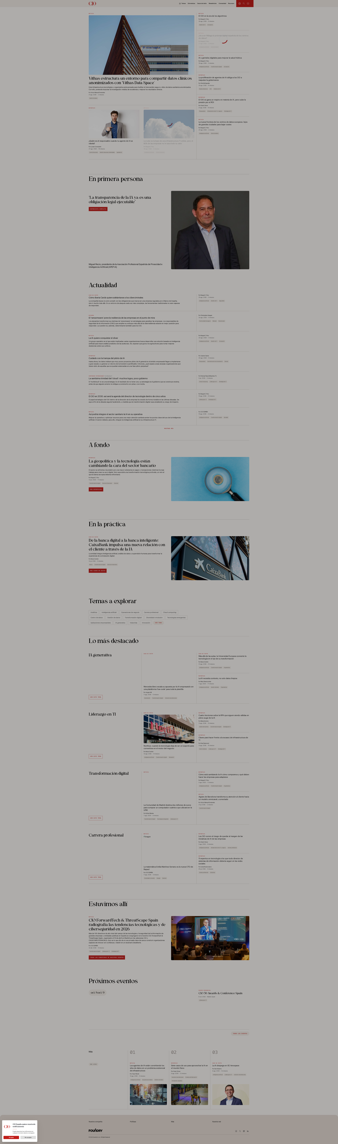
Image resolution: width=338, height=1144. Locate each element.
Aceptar (11, 1137)
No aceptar (28, 1137)
